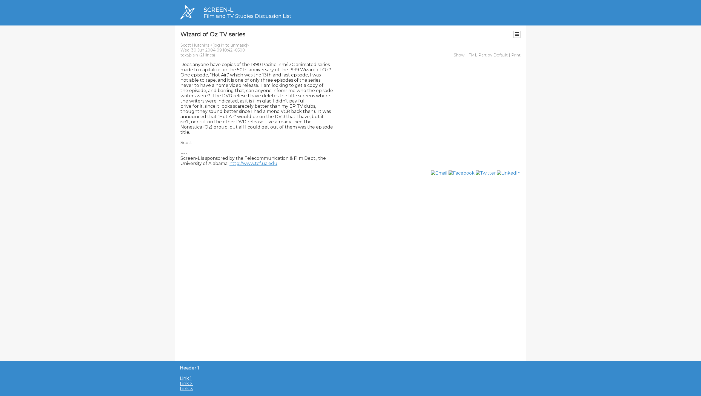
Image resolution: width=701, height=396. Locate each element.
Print (516, 55)
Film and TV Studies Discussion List (247, 16)
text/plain (189, 55)
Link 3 (186, 388)
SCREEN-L (218, 9)
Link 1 (186, 378)
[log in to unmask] (229, 45)
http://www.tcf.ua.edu (253, 163)
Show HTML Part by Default (481, 55)
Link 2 (186, 383)
